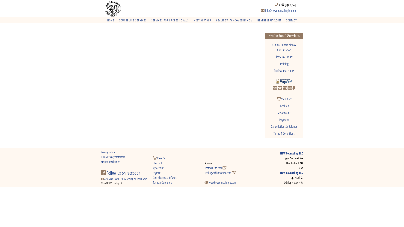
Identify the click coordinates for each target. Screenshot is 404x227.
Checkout (284, 105)
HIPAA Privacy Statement (113, 156)
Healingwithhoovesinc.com (218, 172)
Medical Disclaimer (110, 161)
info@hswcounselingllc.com (280, 10)
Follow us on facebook (123, 172)
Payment (284, 119)
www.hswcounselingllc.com (222, 182)
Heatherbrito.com (214, 168)
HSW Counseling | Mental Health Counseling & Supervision (126, 9)
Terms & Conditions (284, 133)
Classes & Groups (284, 56)
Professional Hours (284, 70)
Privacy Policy (108, 152)
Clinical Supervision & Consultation (284, 47)
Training (284, 63)
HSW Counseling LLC (291, 153)
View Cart (286, 98)
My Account (284, 112)
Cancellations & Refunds (284, 126)
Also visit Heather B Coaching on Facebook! (125, 179)
